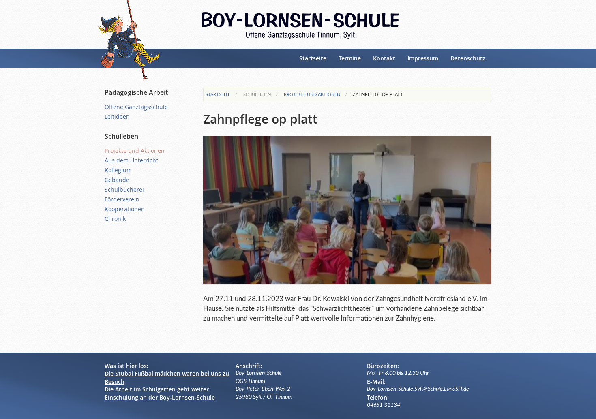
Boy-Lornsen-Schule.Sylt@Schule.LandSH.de (418, 389)
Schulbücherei (124, 189)
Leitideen (117, 116)
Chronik (115, 218)
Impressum (422, 58)
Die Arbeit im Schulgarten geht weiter (157, 389)
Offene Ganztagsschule (136, 107)
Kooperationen (125, 209)
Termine (350, 58)
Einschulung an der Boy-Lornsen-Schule (160, 397)
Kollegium (118, 170)
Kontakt (384, 58)
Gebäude (117, 180)
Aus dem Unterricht (131, 160)
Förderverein (122, 199)
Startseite (312, 58)
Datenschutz (467, 58)
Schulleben (257, 94)
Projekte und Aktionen (312, 94)
